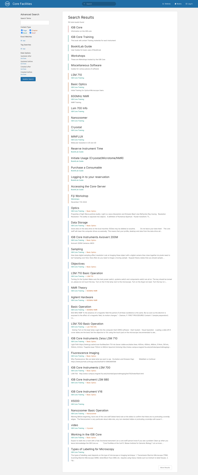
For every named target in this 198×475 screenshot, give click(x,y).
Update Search (28, 79)
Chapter (35, 30)
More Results (165, 467)
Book (25, 33)
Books (179, 4)
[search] (99, 4)
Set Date (23, 58)
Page (25, 30)
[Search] (84, 4)
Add (24, 41)
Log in (190, 4)
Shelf (34, 33)
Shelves (167, 4)
